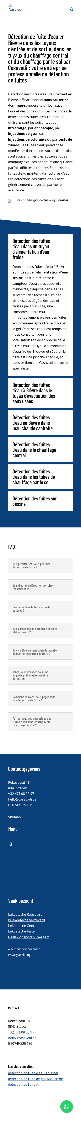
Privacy (13, 1101)
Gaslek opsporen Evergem (28, 937)
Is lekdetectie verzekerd (26, 920)
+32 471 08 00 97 (21, 793)
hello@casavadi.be (22, 799)
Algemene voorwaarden (24, 949)
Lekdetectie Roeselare (25, 914)
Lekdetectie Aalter (22, 931)
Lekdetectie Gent (21, 925)
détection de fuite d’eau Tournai (33, 1073)
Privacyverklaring (19, 955)
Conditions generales (24, 1095)
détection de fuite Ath (25, 1084)
